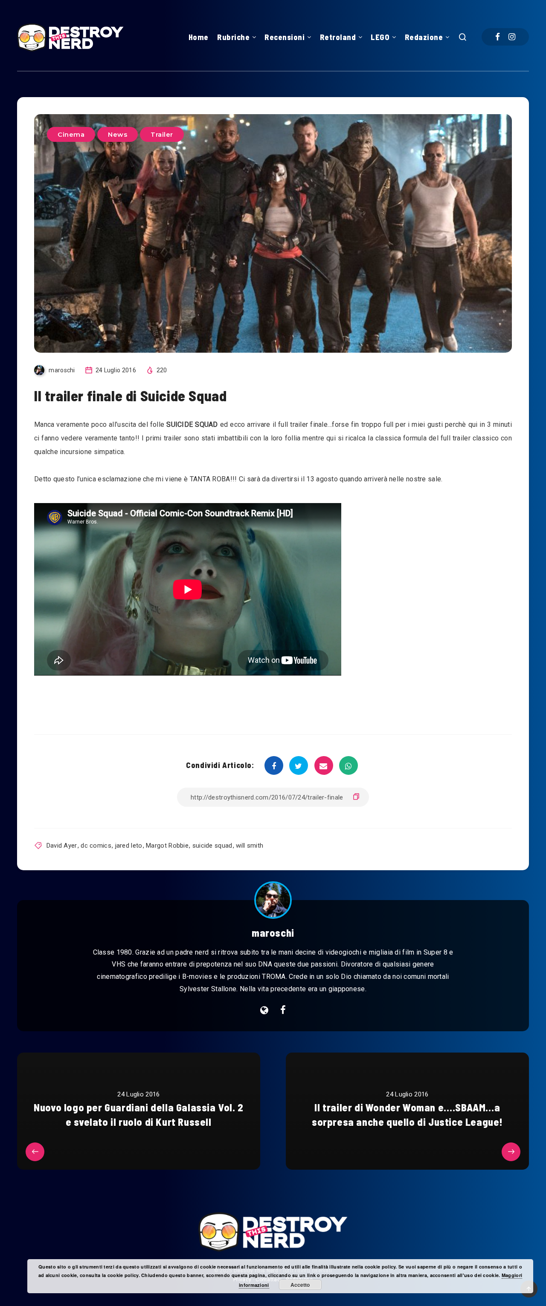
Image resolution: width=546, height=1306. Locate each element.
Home (199, 37)
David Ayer (61, 845)
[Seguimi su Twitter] (283, 1010)
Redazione (424, 37)
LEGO (380, 37)
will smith (249, 845)
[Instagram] (511, 37)
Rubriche (233, 37)
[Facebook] (497, 37)
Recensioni (284, 37)
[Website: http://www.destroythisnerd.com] (264, 1010)
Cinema (71, 134)
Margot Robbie (167, 845)
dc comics (96, 845)
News (117, 134)
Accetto (300, 1285)
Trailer (162, 134)
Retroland (338, 37)
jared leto (128, 845)
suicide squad (212, 845)
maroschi (273, 932)
